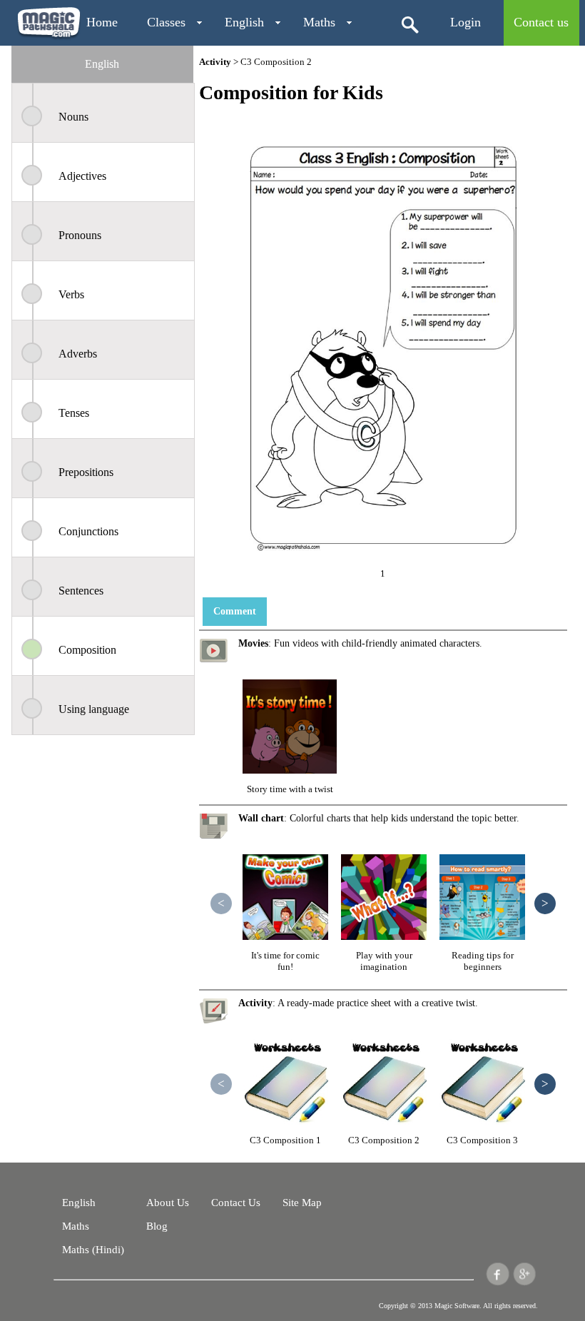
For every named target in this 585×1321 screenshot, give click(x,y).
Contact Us (235, 1202)
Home (102, 22)
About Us (167, 1202)
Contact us (541, 22)
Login (465, 22)
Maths (319, 22)
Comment (234, 611)
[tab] (102, 64)
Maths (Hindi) (93, 1249)
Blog (157, 1226)
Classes (166, 22)
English (244, 22)
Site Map (302, 1202)
